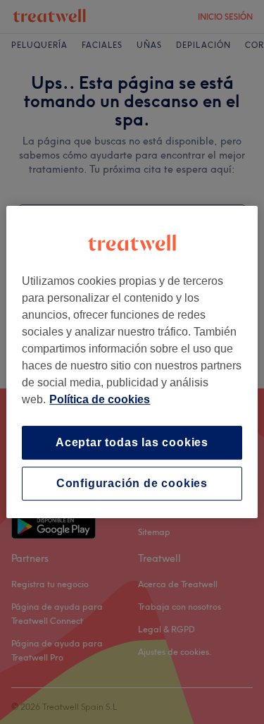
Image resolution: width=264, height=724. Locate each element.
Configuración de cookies (132, 483)
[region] (131, 362)
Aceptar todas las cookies (132, 442)
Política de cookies (99, 399)
